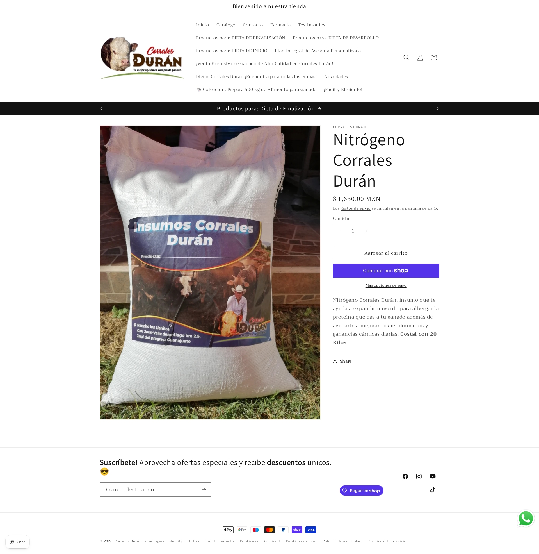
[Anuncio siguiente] (438, 109)
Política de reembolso (342, 541)
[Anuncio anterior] (101, 109)
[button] (406, 57)
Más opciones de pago (386, 285)
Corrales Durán (128, 541)
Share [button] (346, 361)
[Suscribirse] (204, 489)
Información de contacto (211, 541)
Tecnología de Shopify (163, 541)
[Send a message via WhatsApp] (526, 518)
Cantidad (342, 219)
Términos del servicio (387, 541)
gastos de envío (356, 208)
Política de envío (301, 541)
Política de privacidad (260, 541)
